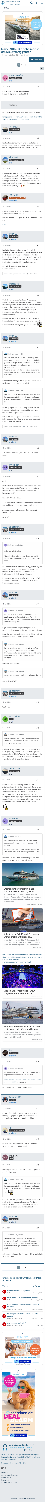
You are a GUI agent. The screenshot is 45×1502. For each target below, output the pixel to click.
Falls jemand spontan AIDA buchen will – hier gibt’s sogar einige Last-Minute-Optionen (22, 118)
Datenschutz (6, 1477)
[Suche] (31, 3)
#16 (37, 1061)
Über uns (4, 1473)
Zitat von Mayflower (15, 1235)
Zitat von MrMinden (15, 545)
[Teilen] (42, 68)
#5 (38, 245)
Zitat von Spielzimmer (16, 644)
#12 (37, 702)
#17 (37, 1108)
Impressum (5, 1480)
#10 (37, 538)
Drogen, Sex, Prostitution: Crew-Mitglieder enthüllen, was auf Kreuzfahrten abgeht (19, 992)
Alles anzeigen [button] (22, 1082)
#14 (37, 780)
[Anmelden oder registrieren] (37, 3)
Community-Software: (22, 1499)
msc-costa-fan (9, 55)
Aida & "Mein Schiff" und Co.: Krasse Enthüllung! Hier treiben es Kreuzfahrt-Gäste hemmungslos (21, 935)
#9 (38, 476)
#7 (38, 347)
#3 (38, 169)
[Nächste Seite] (25, 65)
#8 (38, 448)
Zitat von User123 (14, 837)
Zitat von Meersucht (15, 354)
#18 (37, 1139)
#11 (37, 604)
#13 (37, 728)
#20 (37, 1228)
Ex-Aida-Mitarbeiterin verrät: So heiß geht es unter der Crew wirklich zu (22, 1027)
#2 (38, 138)
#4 (38, 206)
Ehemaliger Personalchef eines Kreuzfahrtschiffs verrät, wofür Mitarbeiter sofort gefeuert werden (21, 890)
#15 (37, 830)
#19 (37, 1165)
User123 (24, 274)
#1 (38, 87)
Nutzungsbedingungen (10, 1475)
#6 (38, 295)
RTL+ (4, 224)
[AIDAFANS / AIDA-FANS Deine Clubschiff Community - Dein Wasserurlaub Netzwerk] (14, 3)
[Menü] (42, 3)
